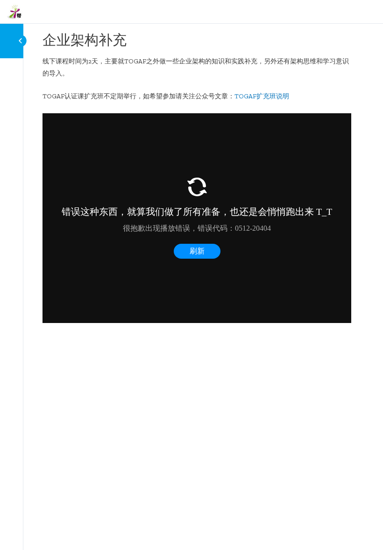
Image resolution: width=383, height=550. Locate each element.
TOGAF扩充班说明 (261, 96)
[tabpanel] (197, 189)
